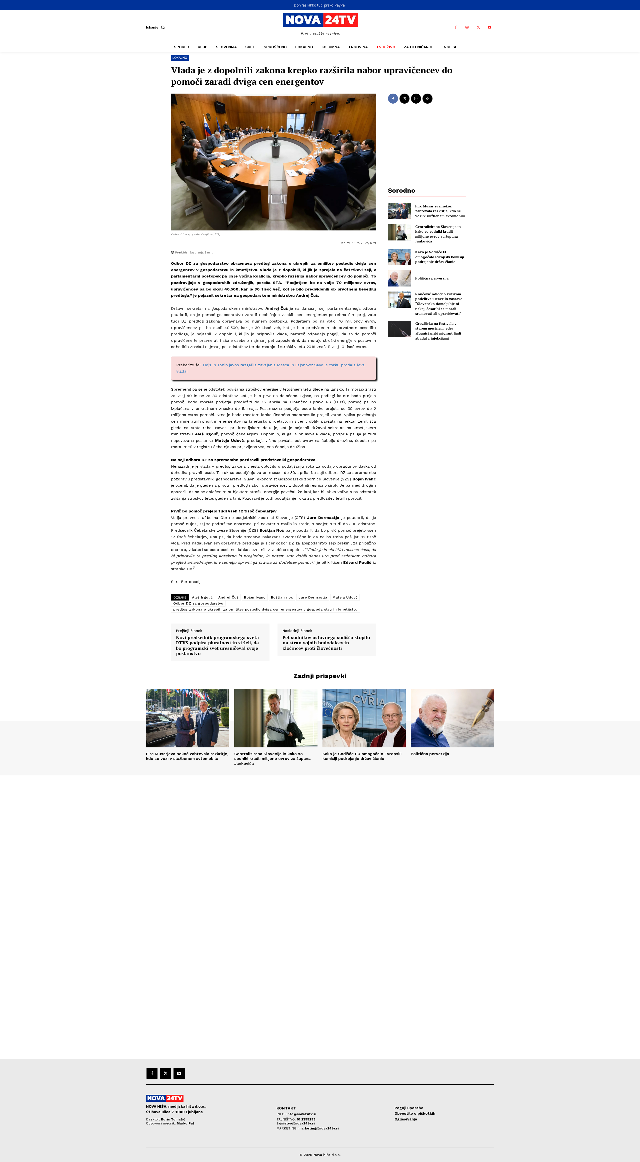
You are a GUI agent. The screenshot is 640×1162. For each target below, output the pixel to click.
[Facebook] (456, 27)
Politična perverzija (431, 278)
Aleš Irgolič (202, 597)
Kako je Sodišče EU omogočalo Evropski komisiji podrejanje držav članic (439, 256)
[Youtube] (489, 27)
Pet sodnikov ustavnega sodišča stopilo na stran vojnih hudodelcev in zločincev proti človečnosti (326, 643)
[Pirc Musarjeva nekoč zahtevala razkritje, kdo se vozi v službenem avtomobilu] (399, 211)
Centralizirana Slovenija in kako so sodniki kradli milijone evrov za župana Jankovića (438, 234)
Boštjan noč (282, 597)
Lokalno (180, 58)
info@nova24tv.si (301, 1114)
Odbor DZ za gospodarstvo (198, 603)
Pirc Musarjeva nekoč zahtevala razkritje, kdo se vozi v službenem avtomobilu (440, 211)
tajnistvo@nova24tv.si (295, 1123)
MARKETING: (287, 1128)
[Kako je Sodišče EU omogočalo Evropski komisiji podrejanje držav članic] (399, 257)
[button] (156, 27)
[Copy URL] (427, 99)
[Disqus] (320, 843)
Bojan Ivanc (255, 597)
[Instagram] (467, 27)
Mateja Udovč (345, 597)
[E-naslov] (416, 99)
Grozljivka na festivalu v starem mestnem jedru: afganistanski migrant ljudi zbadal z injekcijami (438, 331)
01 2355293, (306, 1119)
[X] (478, 27)
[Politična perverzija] (399, 278)
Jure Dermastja (312, 597)
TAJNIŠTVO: (286, 1119)
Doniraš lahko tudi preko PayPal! (320, 5)
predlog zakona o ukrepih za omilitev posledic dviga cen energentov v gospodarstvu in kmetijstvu (265, 609)
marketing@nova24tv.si (318, 1128)
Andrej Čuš (228, 597)
